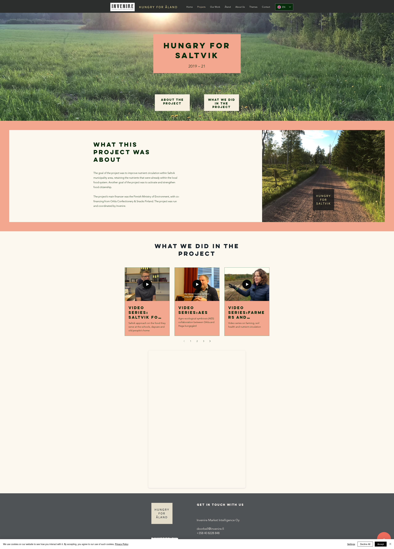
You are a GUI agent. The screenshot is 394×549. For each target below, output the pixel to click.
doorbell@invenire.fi (210, 529)
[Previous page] (184, 341)
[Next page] (210, 341)
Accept (380, 544)
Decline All (365, 544)
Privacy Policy (121, 544)
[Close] (390, 544)
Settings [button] (351, 544)
